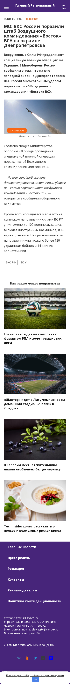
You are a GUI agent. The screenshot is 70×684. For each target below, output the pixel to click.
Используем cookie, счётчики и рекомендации (35, 675)
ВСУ (23, 262)
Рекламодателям (22, 590)
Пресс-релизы (19, 558)
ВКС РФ (11, 262)
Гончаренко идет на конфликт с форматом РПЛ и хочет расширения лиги (33, 338)
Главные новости (22, 547)
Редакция (16, 568)
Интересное (17, 130)
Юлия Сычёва (13, 19)
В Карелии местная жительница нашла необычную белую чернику (32, 467)
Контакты (16, 579)
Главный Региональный (35, 5)
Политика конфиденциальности (34, 601)
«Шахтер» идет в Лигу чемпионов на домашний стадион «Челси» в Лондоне (34, 403)
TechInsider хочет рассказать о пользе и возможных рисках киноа (32, 528)
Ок (35, 679)
